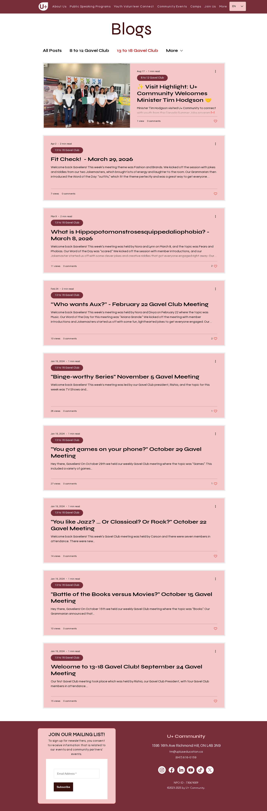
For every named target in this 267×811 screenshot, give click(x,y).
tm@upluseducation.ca (186, 751)
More (172, 50)
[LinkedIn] (181, 770)
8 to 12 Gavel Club (89, 50)
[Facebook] (171, 770)
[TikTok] (200, 770)
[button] (59, 6)
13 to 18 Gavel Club (137, 50)
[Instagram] (162, 770)
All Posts (52, 50)
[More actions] (216, 71)
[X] (210, 770)
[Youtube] (190, 770)
